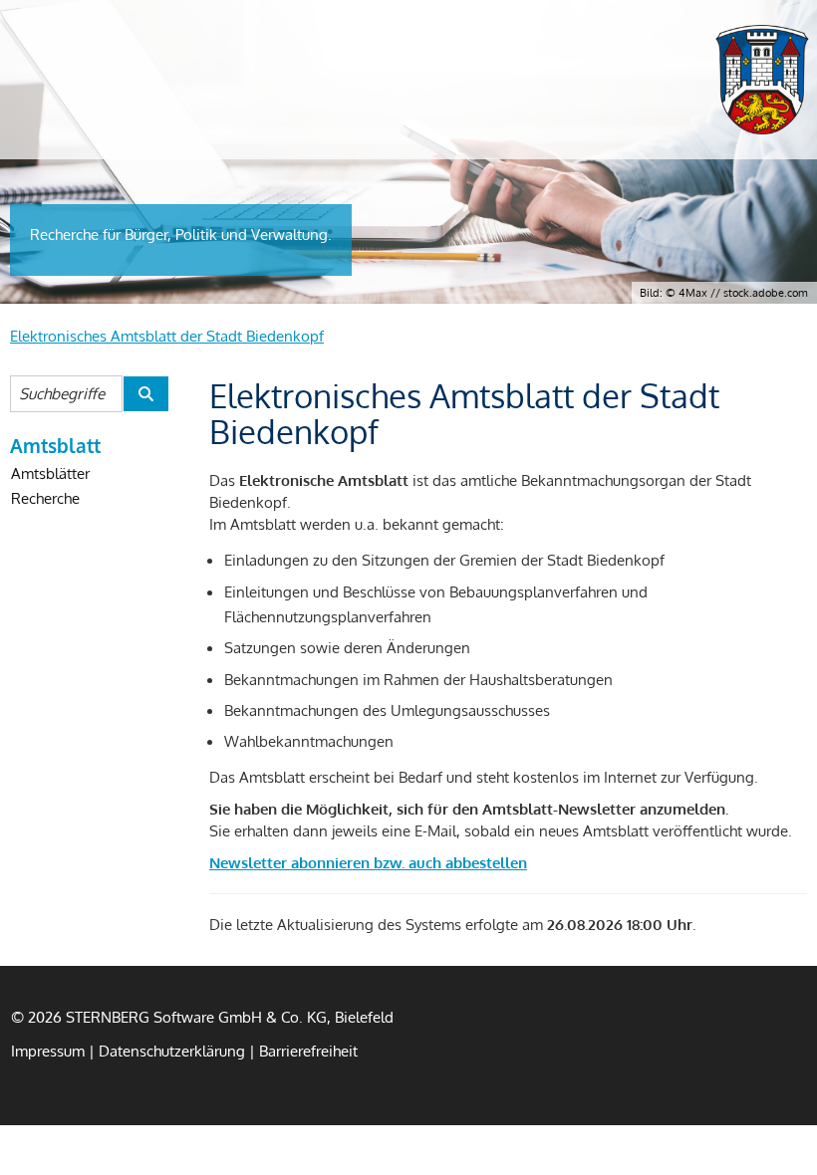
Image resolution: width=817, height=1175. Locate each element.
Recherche (45, 498)
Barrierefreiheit (308, 1050)
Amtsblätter (50, 473)
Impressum (48, 1050)
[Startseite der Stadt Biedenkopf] (762, 79)
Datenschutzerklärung (172, 1050)
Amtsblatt (55, 445)
